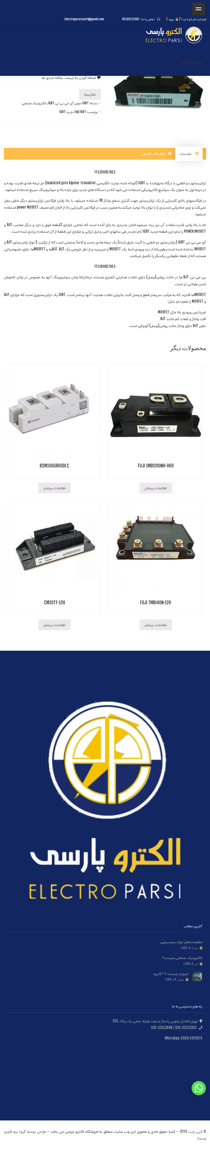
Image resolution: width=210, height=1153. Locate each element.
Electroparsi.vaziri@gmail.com (84, 19)
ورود (173, 19)
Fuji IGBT (80, 112)
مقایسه (90, 94)
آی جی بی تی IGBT (61, 103)
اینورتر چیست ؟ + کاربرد (170, 973)
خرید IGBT (66, 112)
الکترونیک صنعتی (34, 103)
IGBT (141, 183)
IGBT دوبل (82, 103)
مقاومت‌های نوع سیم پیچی (181, 942)
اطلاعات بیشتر (156, 488)
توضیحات (185, 154)
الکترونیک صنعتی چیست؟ (182, 957)
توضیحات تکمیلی (154, 154)
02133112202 (130, 19)
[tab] (189, 154)
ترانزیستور (198, 183)
